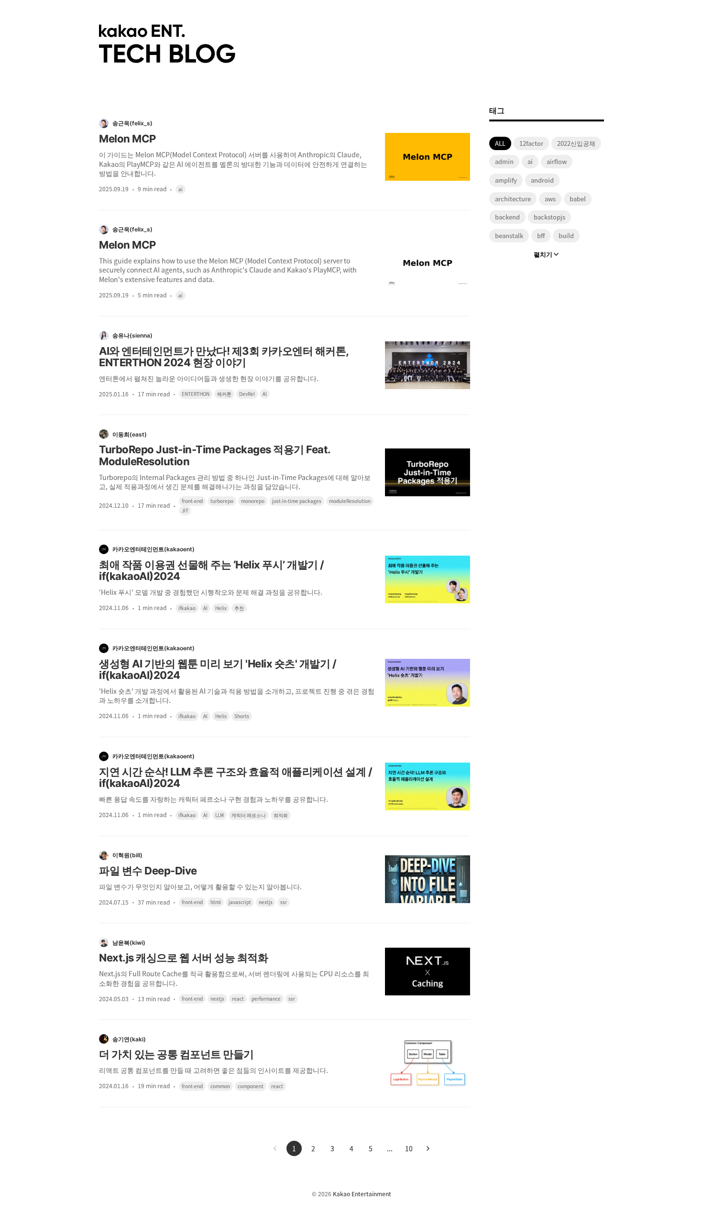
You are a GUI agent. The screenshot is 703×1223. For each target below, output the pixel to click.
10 (409, 1148)
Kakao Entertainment (362, 1194)
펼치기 (543, 254)
